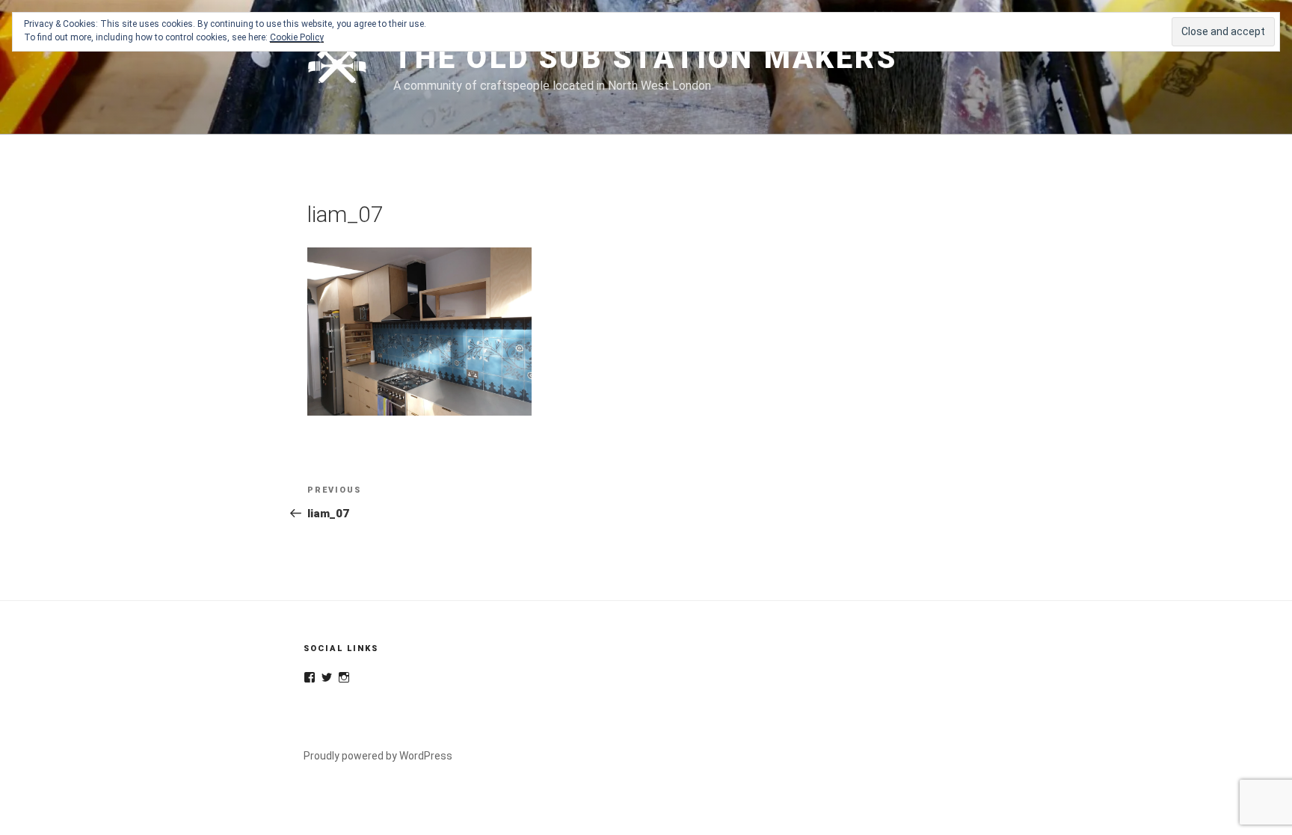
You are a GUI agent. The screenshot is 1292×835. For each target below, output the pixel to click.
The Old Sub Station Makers (645, 58)
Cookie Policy (297, 37)
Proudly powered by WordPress (378, 756)
